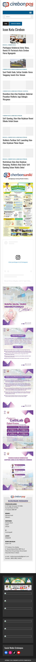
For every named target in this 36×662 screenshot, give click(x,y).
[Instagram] (10, 652)
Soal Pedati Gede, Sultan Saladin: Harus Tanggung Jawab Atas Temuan (18, 73)
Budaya (5, 45)
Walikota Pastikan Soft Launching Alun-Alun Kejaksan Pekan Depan (18, 141)
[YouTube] (18, 652)
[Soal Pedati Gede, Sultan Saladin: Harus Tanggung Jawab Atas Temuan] (18, 66)
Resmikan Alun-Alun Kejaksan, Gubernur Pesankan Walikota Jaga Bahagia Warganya (18, 96)
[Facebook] (6, 652)
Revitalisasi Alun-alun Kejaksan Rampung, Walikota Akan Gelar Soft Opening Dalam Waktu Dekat (16, 164)
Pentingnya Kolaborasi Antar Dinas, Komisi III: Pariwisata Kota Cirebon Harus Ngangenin (16, 50)
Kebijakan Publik (21, 69)
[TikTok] (14, 652)
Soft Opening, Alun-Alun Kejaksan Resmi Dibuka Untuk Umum (18, 120)
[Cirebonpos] (18, 5)
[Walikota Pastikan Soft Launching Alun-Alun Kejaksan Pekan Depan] (18, 134)
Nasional (25, 91)
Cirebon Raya (12, 45)
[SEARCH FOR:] (18, 16)
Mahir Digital (28, 660)
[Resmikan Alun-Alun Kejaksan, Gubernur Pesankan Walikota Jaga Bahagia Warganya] (18, 88)
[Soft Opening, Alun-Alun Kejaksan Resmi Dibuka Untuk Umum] (18, 113)
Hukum (13, 69)
